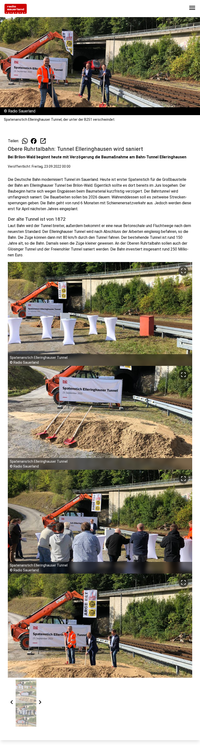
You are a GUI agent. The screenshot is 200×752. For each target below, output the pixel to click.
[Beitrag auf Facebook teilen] (34, 141)
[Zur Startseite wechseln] (15, 9)
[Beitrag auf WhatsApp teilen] (25, 141)
